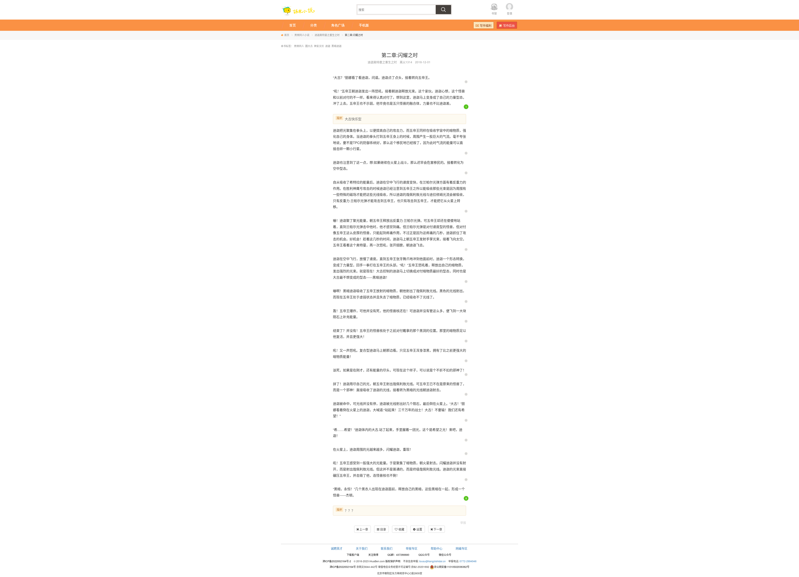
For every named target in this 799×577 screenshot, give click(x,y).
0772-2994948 (468, 561)
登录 (509, 13)
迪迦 (327, 46)
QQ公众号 (424, 554)
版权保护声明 (392, 561)
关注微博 (373, 554)
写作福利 (485, 25)
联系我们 (386, 548)
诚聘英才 (336, 548)
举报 (463, 522)
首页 (286, 35)
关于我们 (361, 548)
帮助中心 (436, 548)
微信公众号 (445, 554)
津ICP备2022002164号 (343, 566)
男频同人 (299, 46)
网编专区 (461, 548)
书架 (494, 13)
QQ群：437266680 (398, 554)
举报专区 (411, 548)
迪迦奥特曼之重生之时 (327, 35)
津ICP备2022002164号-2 (337, 561)
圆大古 (309, 46)
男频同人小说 (301, 35)
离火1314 (406, 62)
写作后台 (509, 25)
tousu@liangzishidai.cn (432, 561)
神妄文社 (319, 46)
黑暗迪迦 (336, 46)
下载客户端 (353, 554)
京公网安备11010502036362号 (451, 566)
